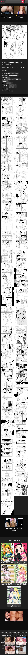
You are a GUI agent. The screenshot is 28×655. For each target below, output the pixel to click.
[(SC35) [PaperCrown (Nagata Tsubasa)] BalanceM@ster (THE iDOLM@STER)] (13, 595)
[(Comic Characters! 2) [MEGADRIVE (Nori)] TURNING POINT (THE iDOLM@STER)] (7, 573)
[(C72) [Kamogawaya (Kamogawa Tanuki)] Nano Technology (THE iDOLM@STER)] (20, 573)
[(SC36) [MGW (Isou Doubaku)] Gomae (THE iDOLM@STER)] (7, 552)
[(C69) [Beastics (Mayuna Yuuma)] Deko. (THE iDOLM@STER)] (20, 552)
